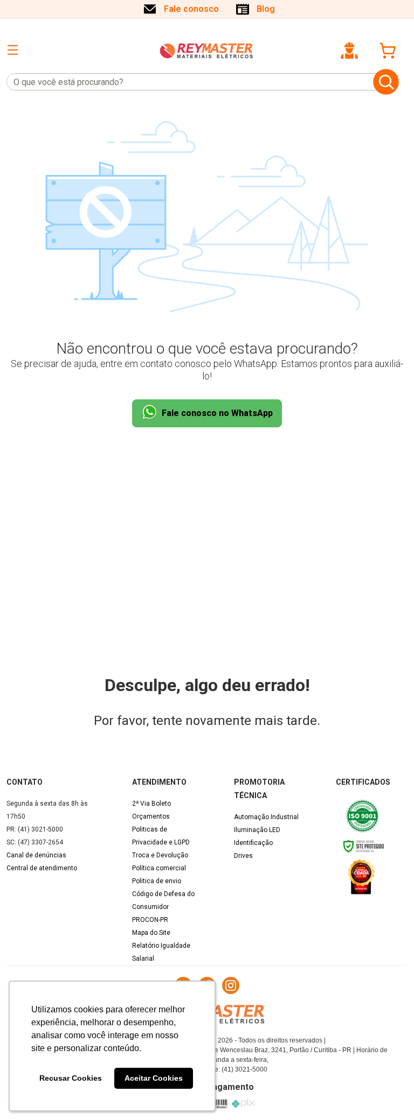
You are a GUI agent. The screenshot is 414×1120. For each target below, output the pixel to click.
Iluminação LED (257, 830)
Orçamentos (151, 816)
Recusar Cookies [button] (70, 1078)
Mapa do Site (151, 932)
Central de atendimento (41, 868)
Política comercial (159, 868)
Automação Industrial (266, 817)
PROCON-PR (150, 920)
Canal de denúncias (36, 855)
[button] (349, 50)
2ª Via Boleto (151, 803)
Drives (243, 856)
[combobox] (188, 82)
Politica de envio (156, 881)
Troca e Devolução (160, 855)
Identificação (253, 843)
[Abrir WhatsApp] (387, 1092)
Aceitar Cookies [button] (154, 1078)
